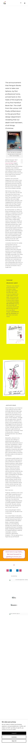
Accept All (14, 733)
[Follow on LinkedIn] (10, 570)
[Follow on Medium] (7, 570)
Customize (14, 737)
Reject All (14, 741)
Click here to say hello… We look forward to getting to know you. (14, 554)
